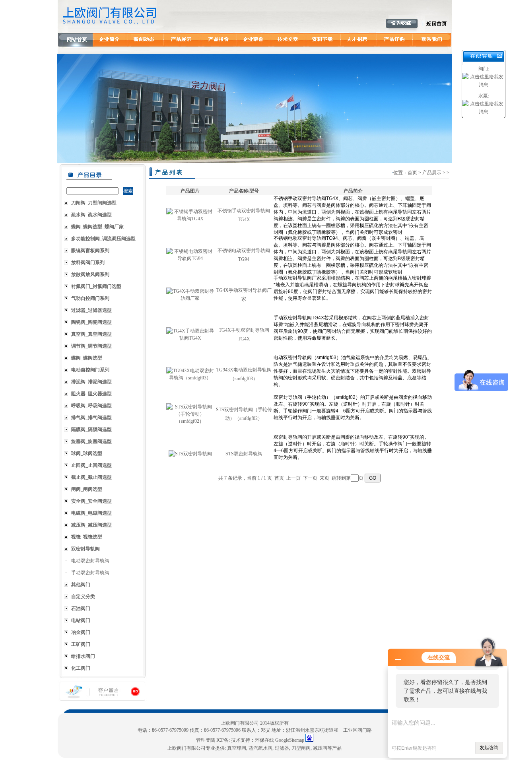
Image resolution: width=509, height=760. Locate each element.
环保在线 (264, 740)
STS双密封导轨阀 (243, 454)
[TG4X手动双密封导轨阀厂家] (190, 298)
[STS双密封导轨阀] (190, 454)
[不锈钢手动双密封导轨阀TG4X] (190, 219)
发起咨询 (489, 747)
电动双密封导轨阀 (90, 561)
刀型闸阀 (301, 748)
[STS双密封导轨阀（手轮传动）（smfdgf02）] (190, 421)
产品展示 (431, 172)
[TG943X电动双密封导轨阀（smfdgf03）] (190, 378)
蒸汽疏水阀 (260, 748)
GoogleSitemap (289, 740)
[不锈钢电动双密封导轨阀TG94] (190, 258)
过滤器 (282, 748)
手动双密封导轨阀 (90, 572)
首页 (412, 172)
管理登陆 (205, 740)
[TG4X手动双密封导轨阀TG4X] (190, 338)
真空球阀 (236, 748)
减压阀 (320, 748)
